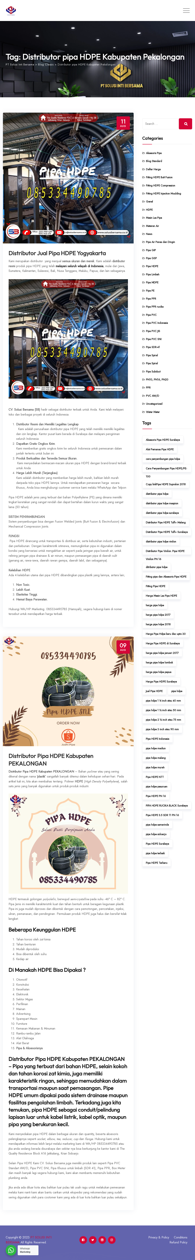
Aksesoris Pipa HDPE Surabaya (163, 440)
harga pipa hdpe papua (158, 672)
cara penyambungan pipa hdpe (163, 459)
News (149, 234)
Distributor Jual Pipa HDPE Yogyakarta (57, 253)
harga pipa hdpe (155, 605)
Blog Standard (154, 161)
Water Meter (153, 412)
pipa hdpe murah (155, 767)
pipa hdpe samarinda (157, 825)
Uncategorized (154, 404)
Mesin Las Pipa (154, 218)
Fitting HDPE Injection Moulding (163, 193)
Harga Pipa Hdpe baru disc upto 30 (166, 634)
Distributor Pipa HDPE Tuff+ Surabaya (167, 532)
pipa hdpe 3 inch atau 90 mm (162, 729)
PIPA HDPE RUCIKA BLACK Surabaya (167, 805)
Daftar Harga (153, 169)
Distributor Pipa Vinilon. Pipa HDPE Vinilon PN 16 (165, 552)
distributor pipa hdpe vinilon (161, 541)
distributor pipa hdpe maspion (162, 503)
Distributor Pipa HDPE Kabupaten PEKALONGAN (41, 771)
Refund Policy (178, 1242)
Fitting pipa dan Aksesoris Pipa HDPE (166, 576)
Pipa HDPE (152, 266)
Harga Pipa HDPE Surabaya (161, 681)
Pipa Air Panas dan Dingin (160, 242)
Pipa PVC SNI (153, 339)
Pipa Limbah (152, 274)
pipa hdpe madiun (156, 748)
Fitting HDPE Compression (160, 185)
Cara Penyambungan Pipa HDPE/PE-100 (166, 469)
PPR (148, 387)
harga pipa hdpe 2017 (158, 615)
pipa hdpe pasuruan (156, 786)
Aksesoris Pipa (154, 153)
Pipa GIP (151, 250)
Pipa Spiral (152, 355)
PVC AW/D (152, 396)
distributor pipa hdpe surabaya (162, 513)
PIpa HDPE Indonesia (157, 739)
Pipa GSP (151, 258)
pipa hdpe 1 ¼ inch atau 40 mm (163, 701)
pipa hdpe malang (156, 758)
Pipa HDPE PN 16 (156, 796)
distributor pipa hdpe (157, 494)
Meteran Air (152, 226)
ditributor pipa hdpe (156, 567)
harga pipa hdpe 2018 (158, 624)
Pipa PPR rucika (155, 307)
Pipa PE (150, 290)
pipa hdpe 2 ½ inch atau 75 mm (163, 720)
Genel (149, 201)
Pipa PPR (151, 298)
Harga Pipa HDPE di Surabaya (163, 643)
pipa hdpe (176, 691)
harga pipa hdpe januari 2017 (162, 653)
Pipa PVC (151, 315)
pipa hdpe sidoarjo (156, 834)
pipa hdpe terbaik (155, 853)
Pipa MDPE (152, 282)
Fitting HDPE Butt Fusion (159, 177)
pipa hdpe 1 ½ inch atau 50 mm (163, 710)
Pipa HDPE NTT (155, 777)
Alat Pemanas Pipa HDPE (160, 449)
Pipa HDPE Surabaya (157, 844)
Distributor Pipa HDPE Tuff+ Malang (166, 522)
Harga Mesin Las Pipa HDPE (161, 596)
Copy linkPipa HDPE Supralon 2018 (166, 484)
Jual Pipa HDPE (154, 691)
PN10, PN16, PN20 (157, 379)
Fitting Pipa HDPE (155, 586)
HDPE (149, 210)
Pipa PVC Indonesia (157, 323)
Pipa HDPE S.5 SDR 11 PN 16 (162, 815)
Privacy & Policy (158, 1237)
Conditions (180, 1237)
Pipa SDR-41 (153, 347)
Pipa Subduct (153, 371)
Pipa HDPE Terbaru (156, 863)
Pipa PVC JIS (153, 331)
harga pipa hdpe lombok (159, 662)
